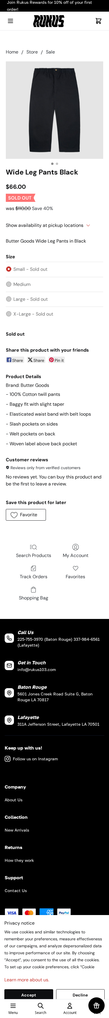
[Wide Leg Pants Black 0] (54, 110)
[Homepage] (54, 21)
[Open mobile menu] (10, 21)
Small (30, 269)
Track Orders (33, 577)
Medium (22, 284)
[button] (26, 515)
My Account (75, 555)
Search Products (33, 555)
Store (32, 52)
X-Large (33, 314)
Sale (50, 52)
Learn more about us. (26, 980)
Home (12, 52)
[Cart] (98, 21)
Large (30, 299)
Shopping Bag (33, 598)
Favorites (75, 577)
